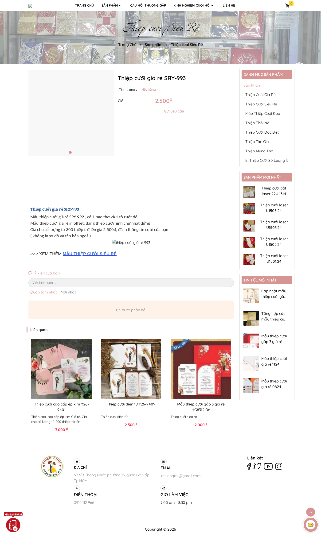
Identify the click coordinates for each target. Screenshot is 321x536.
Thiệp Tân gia (257, 141)
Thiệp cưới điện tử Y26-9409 (131, 404)
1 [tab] (70, 152)
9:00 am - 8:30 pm (176, 502)
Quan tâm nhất (43, 292)
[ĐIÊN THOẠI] (116, 488)
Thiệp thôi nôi (257, 122)
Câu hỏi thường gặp (148, 5)
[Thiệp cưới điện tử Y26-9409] (131, 369)
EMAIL (166, 467)
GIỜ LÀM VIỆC (174, 494)
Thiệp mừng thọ (259, 151)
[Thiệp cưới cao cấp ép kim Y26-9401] (61, 369)
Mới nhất (68, 292)
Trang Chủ (127, 44)
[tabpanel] (71, 113)
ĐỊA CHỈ (80, 467)
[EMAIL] (202, 462)
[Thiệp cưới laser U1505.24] (249, 209)
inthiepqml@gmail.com (180, 475)
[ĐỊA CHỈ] (116, 462)
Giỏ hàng (287, 5)
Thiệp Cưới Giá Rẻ (260, 94)
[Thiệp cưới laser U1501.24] (249, 259)
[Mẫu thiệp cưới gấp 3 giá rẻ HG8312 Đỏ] (201, 369)
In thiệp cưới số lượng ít (266, 160)
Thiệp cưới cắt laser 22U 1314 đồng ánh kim (274, 194)
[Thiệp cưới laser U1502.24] (249, 242)
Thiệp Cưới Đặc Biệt (262, 132)
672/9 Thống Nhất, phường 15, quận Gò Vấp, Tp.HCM (112, 478)
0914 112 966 (84, 502)
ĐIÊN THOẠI (86, 494)
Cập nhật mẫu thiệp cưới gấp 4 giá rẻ (273, 297)
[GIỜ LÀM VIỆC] (202, 488)
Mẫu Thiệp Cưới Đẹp (262, 113)
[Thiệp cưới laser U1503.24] (249, 225)
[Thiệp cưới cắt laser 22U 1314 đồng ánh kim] (249, 192)
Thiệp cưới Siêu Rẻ (187, 44)
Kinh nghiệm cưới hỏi (192, 5)
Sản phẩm (110, 5)
